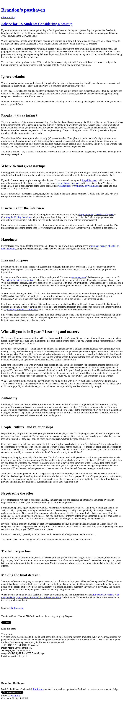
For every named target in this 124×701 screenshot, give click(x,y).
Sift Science (38, 689)
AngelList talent (89, 180)
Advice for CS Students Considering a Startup (36, 24)
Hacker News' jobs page (68, 183)
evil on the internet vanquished (20, 280)
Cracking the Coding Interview (16, 217)
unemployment (79, 277)
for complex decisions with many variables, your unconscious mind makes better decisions (60, 596)
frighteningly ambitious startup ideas (21, 309)
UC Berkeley (64, 185)
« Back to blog (8, 17)
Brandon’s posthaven (23, 10)
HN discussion (16, 608)
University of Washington (86, 185)
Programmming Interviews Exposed (96, 214)
